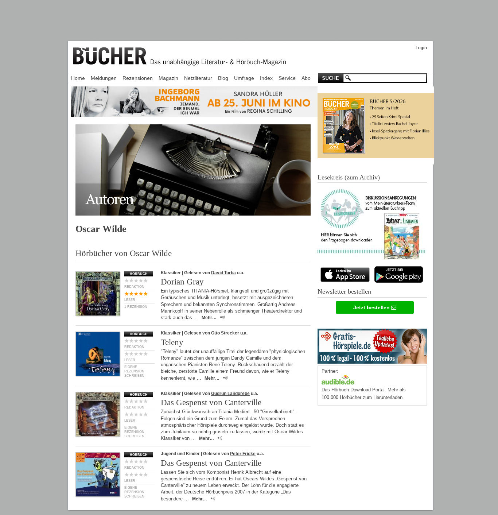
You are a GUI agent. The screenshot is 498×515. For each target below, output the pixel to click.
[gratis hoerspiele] (372, 344)
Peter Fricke (243, 453)
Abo (306, 78)
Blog (223, 78)
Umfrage (244, 78)
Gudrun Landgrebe (230, 393)
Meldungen (104, 78)
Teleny (172, 342)
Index (266, 78)
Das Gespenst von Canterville (211, 402)
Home (78, 78)
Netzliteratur (198, 78)
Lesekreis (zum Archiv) (349, 177)
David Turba (223, 272)
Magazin (168, 78)
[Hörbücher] (338, 379)
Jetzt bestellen (372, 307)
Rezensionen (137, 78)
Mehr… (209, 317)
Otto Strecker (225, 333)
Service (287, 78)
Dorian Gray (182, 281)
